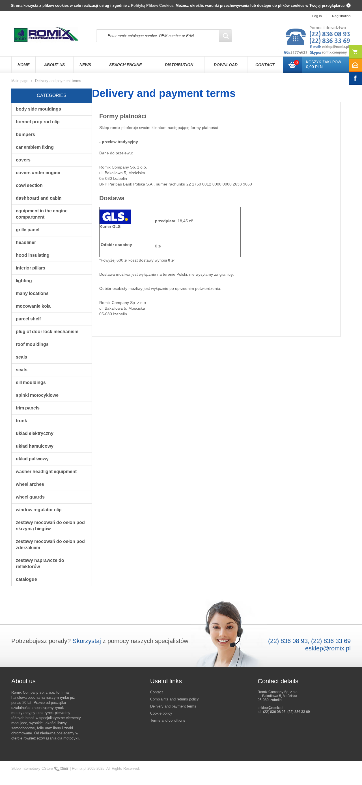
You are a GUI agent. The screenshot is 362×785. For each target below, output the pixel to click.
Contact (265, 64)
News (85, 64)
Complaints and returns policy (174, 699)
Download (226, 64)
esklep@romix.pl (328, 648)
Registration (341, 16)
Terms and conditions (167, 720)
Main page (19, 81)
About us (54, 64)
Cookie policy (161, 713)
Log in (317, 16)
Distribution (179, 64)
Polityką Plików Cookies (152, 5)
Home (23, 64)
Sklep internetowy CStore (32, 768)
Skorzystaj (86, 640)
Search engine (125, 64)
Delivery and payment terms (173, 706)
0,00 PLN (314, 66)
